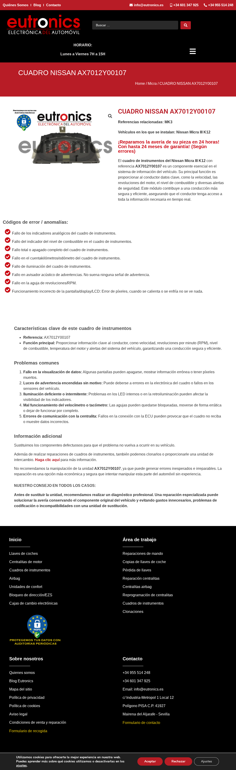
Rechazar (178, 761)
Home (140, 83)
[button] (193, 51)
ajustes (21, 766)
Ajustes (206, 761)
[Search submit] (185, 25)
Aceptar (150, 761)
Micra (152, 83)
